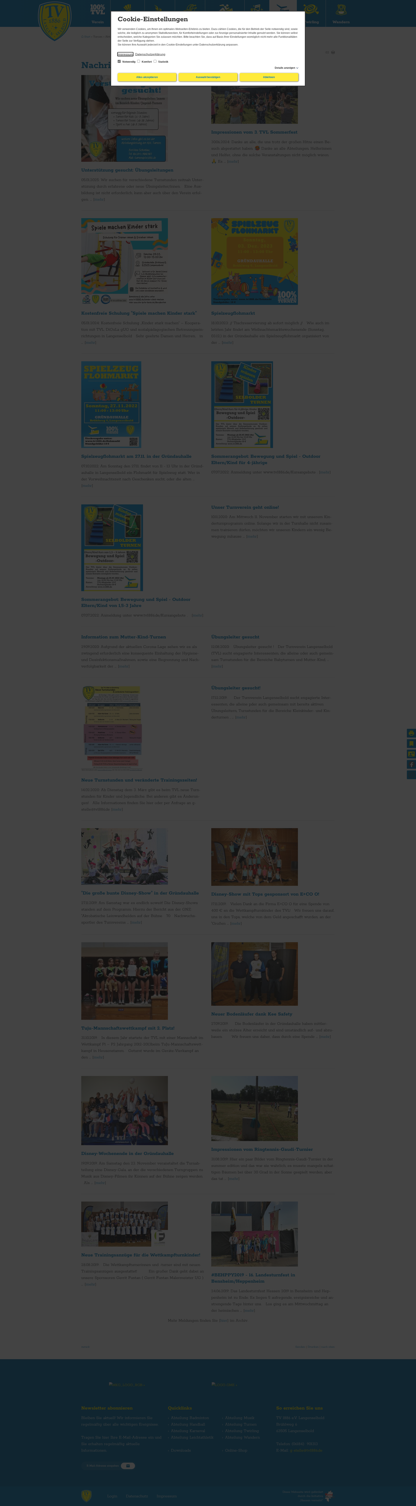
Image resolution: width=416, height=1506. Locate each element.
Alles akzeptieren (147, 77)
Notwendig (129, 61)
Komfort (147, 61)
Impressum (125, 54)
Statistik (163, 61)
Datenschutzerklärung (150, 54)
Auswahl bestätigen (208, 77)
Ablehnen (269, 77)
